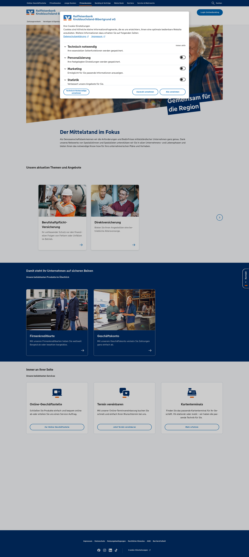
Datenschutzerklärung (74, 36)
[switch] (183, 57)
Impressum (97, 36)
